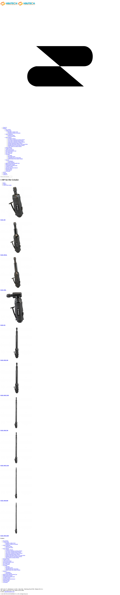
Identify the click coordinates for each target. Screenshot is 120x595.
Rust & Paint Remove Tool (11, 150)
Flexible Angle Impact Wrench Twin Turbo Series (18, 144)
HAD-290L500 (4, 430)
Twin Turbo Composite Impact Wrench (15, 140)
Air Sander (8, 154)
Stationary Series (11, 135)
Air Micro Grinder (9, 166)
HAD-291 (2, 325)
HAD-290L (3, 290)
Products (4, 184)
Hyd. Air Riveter (9, 153)
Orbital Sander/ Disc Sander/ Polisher (15, 158)
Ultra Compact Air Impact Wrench (15, 146)
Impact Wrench (9, 137)
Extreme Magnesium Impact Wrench (15, 143)
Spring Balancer (11, 162)
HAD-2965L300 (4, 395)
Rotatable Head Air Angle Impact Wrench (16, 145)
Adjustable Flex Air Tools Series (14, 157)
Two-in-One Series (12, 136)
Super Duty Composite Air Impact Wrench (16, 141)
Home (4, 182)
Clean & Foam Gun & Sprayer (12, 167)
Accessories (8, 171)
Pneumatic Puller (9, 168)
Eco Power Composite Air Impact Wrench (16, 139)
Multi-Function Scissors (10, 164)
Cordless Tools (8, 130)
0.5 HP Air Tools (9, 148)
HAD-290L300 (4, 360)
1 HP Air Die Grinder (10, 149)
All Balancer (10, 161)
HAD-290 (2, 220)
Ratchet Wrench (9, 147)
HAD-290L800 (4, 500)
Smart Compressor (9, 134)
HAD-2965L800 (4, 535)
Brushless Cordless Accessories (14, 132)
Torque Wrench (9, 169)
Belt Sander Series (11, 156)
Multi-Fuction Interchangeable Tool (13, 163)
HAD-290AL (3, 255)
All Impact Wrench (12, 138)
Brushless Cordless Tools (13, 131)
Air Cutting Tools (9, 152)
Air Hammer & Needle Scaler (11, 165)
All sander (10, 155)
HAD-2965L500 (4, 465)
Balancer (7, 159)
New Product (8, 129)
